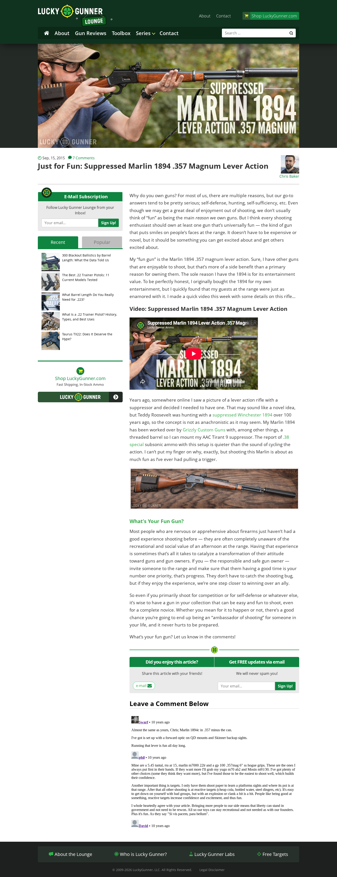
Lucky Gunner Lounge (75, 16)
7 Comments (84, 157)
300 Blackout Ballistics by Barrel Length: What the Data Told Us (86, 257)
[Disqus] (214, 771)
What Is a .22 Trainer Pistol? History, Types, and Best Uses (89, 316)
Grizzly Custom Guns (204, 430)
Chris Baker (289, 176)
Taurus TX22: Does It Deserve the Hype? (87, 336)
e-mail (141, 685)
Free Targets (274, 854)
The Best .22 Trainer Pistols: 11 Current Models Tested (85, 277)
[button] (80, 397)
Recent (58, 242)
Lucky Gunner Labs (214, 854)
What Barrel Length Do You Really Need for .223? (88, 297)
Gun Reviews (90, 33)
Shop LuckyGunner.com (274, 16)
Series (143, 33)
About (204, 16)
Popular (102, 242)
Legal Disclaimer (212, 870)
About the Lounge (72, 854)
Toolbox (121, 33)
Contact (223, 16)
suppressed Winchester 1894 (242, 415)
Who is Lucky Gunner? (143, 854)
